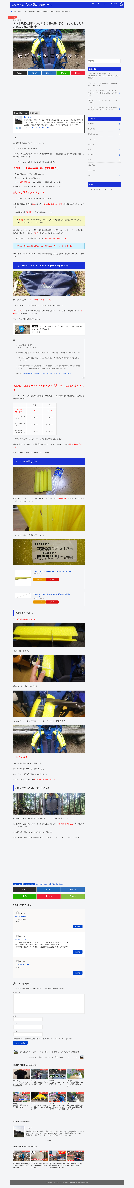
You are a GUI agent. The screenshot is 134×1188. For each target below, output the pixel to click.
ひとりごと (18, 884)
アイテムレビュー (102, 4)
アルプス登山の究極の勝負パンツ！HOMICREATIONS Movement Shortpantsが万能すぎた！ (103, 76)
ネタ (89, 160)
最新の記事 (35, 113)
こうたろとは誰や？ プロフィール (100, 189)
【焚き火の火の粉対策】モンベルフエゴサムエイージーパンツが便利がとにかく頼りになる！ (103, 93)
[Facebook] (20, 129)
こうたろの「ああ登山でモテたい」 (32, 4)
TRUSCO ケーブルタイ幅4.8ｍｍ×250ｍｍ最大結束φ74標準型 (51, 594)
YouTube (91, 123)
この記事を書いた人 (21, 113)
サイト (15, 1031)
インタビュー (92, 139)
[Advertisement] (49, 95)
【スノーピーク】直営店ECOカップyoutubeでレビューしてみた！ (103, 84)
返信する (77, 927)
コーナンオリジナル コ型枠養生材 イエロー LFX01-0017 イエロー (52, 571)
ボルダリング (92, 165)
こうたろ (27, 117)
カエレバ (41, 573)
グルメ (90, 149)
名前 (15, 1016)
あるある (39, 884)
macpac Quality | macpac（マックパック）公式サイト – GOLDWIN (45, 373)
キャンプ (91, 144)
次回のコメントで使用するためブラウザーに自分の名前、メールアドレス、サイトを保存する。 (44, 1039)
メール (15, 1023)
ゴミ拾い (91, 154)
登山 (93, 4)
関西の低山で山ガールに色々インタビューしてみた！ (103, 101)
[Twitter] (17, 129)
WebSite (49, 1140)
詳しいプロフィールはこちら (39, 127)
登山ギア (61, 884)
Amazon (39, 579)
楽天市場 (52, 579)
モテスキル (114, 4)
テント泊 (47, 884)
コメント (16, 993)
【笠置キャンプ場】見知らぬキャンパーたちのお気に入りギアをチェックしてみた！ (103, 109)
